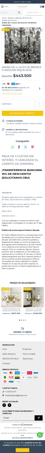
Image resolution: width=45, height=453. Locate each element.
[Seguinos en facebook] (9, 405)
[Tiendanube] (22, 425)
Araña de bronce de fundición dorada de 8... (11, 310)
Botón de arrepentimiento (22, 438)
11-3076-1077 (10, 392)
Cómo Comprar (29, 354)
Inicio (4, 18)
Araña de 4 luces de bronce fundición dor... (33, 310)
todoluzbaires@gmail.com (16, 395)
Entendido (22, 450)
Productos (27, 349)
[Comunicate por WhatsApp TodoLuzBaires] (40, 434)
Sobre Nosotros (8, 354)
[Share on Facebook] (19, 147)
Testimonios (28, 359)
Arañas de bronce (9, 20)
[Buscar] (19, 12)
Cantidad (6, 104)
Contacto (6, 363)
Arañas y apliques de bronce (19, 18)
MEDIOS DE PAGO (10, 359)
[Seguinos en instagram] (4, 405)
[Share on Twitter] (25, 147)
